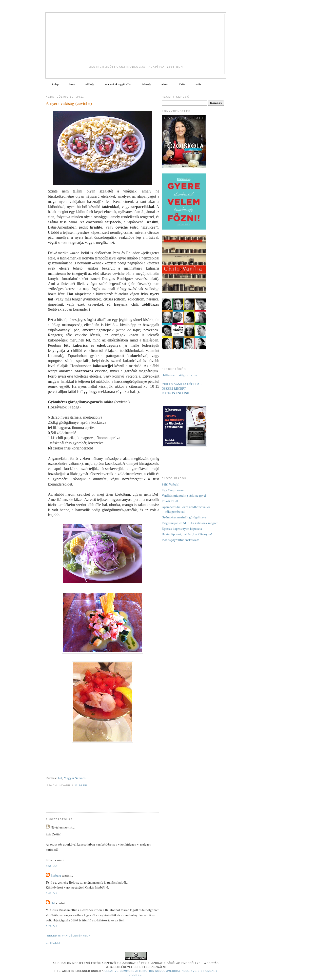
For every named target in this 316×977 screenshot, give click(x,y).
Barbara (56, 875)
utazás (165, 84)
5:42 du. (52, 893)
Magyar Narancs (74, 778)
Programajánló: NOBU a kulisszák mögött (190, 523)
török (182, 84)
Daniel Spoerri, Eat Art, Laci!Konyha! (187, 534)
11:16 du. (81, 785)
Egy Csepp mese (173, 490)
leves (72, 84)
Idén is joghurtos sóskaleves (180, 539)
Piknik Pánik (170, 501)
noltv (198, 84)
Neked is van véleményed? (68, 935)
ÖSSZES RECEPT (174, 388)
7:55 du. (52, 866)
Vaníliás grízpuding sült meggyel (184, 495)
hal (60, 778)
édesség (146, 84)
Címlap (55, 84)
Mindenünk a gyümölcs (118, 84)
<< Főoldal (53, 943)
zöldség (89, 84)
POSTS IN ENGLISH (175, 393)
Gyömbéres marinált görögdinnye (184, 517)
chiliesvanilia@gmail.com (179, 375)
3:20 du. (52, 926)
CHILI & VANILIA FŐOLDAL (181, 384)
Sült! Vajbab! (170, 484)
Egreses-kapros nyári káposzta (182, 528)
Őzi (53, 903)
